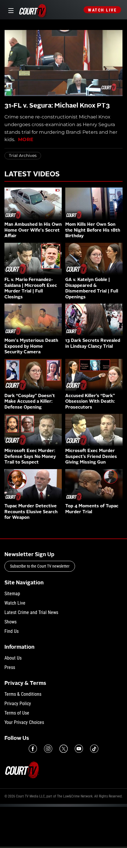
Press (9, 667)
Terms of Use (16, 713)
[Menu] (10, 9)
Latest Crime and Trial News (31, 612)
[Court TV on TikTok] (94, 749)
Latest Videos (32, 174)
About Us (13, 658)
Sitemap (12, 593)
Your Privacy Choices (24, 722)
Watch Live (102, 10)
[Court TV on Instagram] (48, 749)
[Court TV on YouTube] (79, 749)
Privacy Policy (17, 703)
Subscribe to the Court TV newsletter (39, 566)
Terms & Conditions (22, 694)
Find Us (11, 631)
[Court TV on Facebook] (33, 749)
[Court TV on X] (63, 749)
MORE (25, 139)
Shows (10, 622)
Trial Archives (23, 155)
